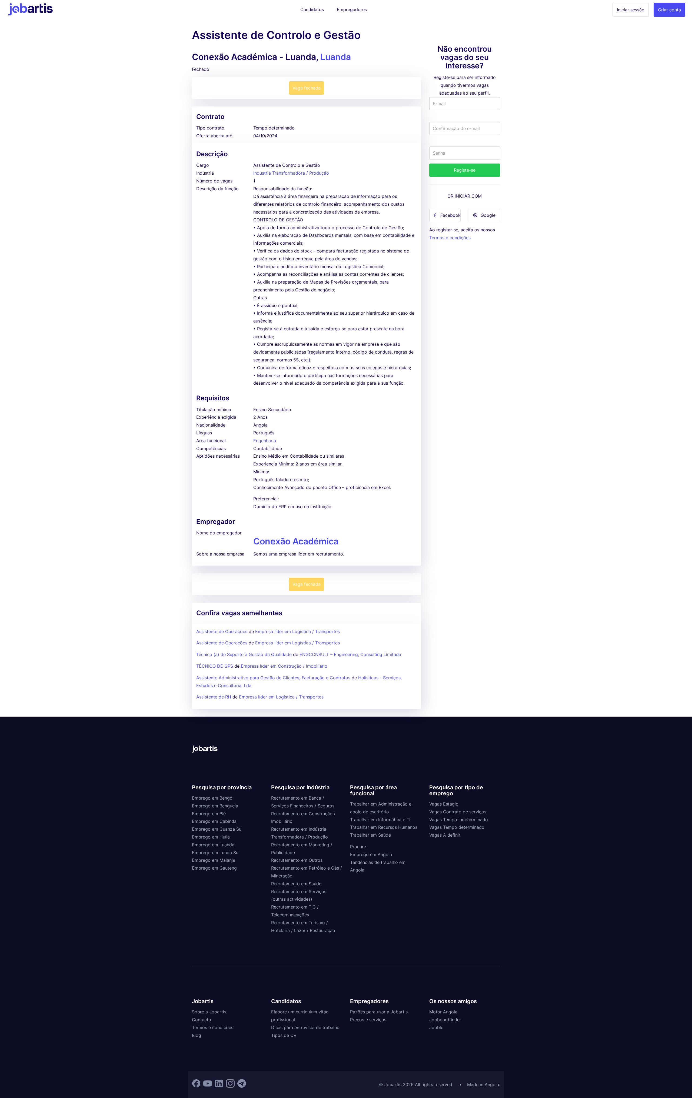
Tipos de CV (284, 1035)
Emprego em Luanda (213, 844)
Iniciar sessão (630, 9)
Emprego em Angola (371, 854)
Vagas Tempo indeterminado (458, 819)
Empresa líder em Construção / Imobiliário (284, 666)
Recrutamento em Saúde (296, 883)
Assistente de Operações (221, 631)
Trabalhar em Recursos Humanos (383, 827)
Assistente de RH (213, 697)
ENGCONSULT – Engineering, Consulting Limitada (350, 654)
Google (488, 215)
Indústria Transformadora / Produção (291, 173)
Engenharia (264, 440)
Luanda (335, 57)
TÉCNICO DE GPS (214, 666)
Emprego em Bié (209, 813)
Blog (196, 1035)
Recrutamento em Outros (296, 860)
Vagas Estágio (443, 804)
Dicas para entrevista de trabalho (305, 1027)
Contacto (201, 1019)
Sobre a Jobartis (209, 1011)
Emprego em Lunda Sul (215, 852)
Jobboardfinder (445, 1019)
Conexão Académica (295, 541)
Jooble (436, 1027)
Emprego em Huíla (211, 837)
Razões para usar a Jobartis (379, 1011)
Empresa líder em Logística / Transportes (297, 631)
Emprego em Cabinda (214, 821)
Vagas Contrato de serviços (457, 811)
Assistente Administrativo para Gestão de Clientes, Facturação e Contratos (274, 677)
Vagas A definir (444, 835)
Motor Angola (443, 1011)
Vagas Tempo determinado (456, 827)
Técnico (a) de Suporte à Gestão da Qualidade (244, 654)
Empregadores (352, 9)
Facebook (450, 215)
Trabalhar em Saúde (370, 835)
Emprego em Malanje (213, 860)
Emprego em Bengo (212, 798)
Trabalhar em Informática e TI (380, 819)
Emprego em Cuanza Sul (217, 829)
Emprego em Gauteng (214, 868)
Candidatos (312, 9)
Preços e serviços (368, 1019)
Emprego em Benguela (215, 805)
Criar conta (669, 9)
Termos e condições (450, 237)
